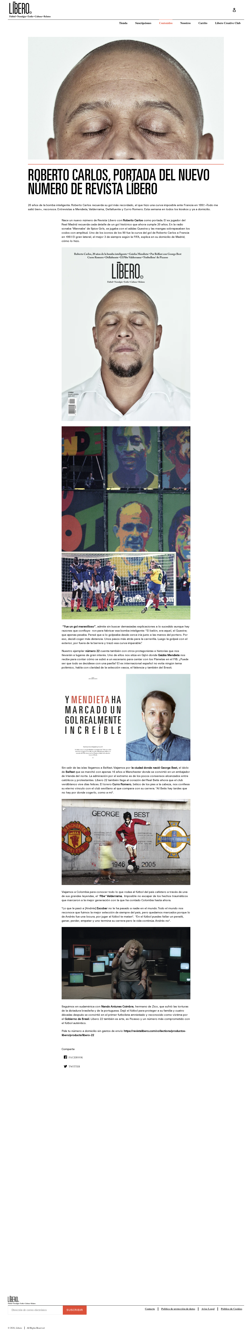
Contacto (150, 1309)
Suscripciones (143, 23)
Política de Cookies (231, 1309)
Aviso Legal (208, 1309)
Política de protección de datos (178, 1309)
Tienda (123, 23)
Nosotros (185, 23)
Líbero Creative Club (228, 23)
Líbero (19, 1327)
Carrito (202, 23)
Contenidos (165, 23)
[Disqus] (126, 1131)
